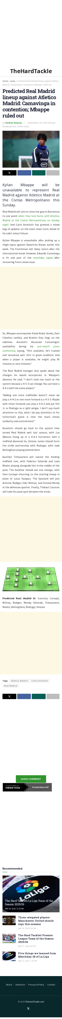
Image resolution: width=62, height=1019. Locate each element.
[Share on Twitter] (9, 172)
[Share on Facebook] (24, 172)
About (9, 984)
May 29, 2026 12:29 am (14, 908)
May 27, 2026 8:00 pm (27, 946)
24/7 (47, 787)
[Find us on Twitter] (28, 1008)
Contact (51, 984)
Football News (38, 787)
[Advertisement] (31, 33)
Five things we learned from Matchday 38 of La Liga (37, 955)
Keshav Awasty (13, 122)
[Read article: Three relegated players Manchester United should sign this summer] (9, 920)
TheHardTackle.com (34, 1001)
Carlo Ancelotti (40, 680)
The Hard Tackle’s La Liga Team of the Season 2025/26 (29, 902)
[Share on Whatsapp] (38, 172)
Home (5, 81)
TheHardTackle (31, 71)
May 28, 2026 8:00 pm (27, 928)
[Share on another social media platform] (53, 172)
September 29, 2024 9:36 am (41, 122)
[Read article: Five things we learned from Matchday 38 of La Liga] (9, 956)
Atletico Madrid (19, 680)
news (12, 81)
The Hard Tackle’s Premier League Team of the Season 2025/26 (36, 939)
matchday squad (43, 257)
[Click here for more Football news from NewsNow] (16, 787)
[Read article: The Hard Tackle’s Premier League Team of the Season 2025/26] (9, 938)
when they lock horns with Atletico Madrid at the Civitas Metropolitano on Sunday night (31, 220)
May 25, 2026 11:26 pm (27, 961)
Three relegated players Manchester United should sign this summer (36, 921)
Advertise (20, 984)
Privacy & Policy (36, 984)
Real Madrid (10, 685)
